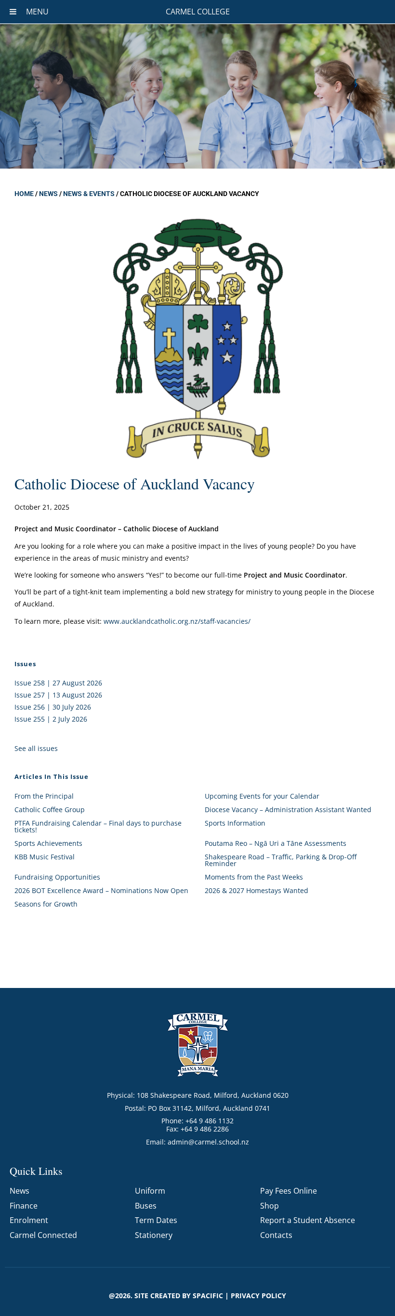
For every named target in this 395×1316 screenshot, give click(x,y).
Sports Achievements (48, 843)
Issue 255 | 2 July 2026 (50, 719)
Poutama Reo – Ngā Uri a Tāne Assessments (275, 843)
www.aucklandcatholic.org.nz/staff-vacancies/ (177, 621)
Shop (269, 1205)
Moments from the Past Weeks (254, 877)
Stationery (153, 1235)
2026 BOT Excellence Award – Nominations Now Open (101, 890)
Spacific (208, 1295)
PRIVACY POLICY (258, 1295)
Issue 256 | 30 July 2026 (52, 706)
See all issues (36, 748)
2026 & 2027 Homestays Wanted (256, 890)
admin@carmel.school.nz (208, 1141)
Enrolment (29, 1220)
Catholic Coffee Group (49, 809)
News (48, 193)
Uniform (150, 1190)
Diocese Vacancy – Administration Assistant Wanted (288, 809)
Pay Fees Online (288, 1190)
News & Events (89, 193)
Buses (146, 1205)
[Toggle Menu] (13, 11)
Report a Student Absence (307, 1220)
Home (24, 193)
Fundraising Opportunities (57, 877)
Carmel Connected (43, 1235)
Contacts (276, 1235)
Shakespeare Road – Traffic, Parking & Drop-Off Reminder (280, 860)
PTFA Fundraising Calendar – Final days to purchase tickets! (98, 826)
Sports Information (235, 823)
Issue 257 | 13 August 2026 (58, 694)
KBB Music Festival (44, 856)
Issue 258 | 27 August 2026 (58, 682)
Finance (24, 1205)
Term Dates (156, 1220)
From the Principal (44, 796)
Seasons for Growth (46, 903)
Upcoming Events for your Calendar (262, 796)
